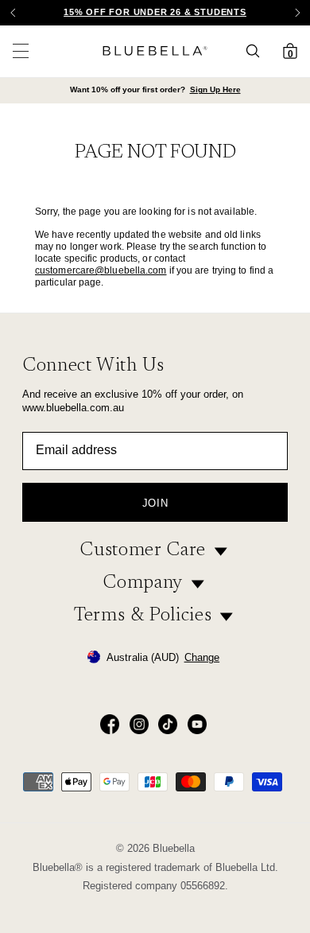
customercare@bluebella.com (101, 270)
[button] (297, 12)
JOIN (155, 503)
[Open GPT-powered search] (257, 51)
